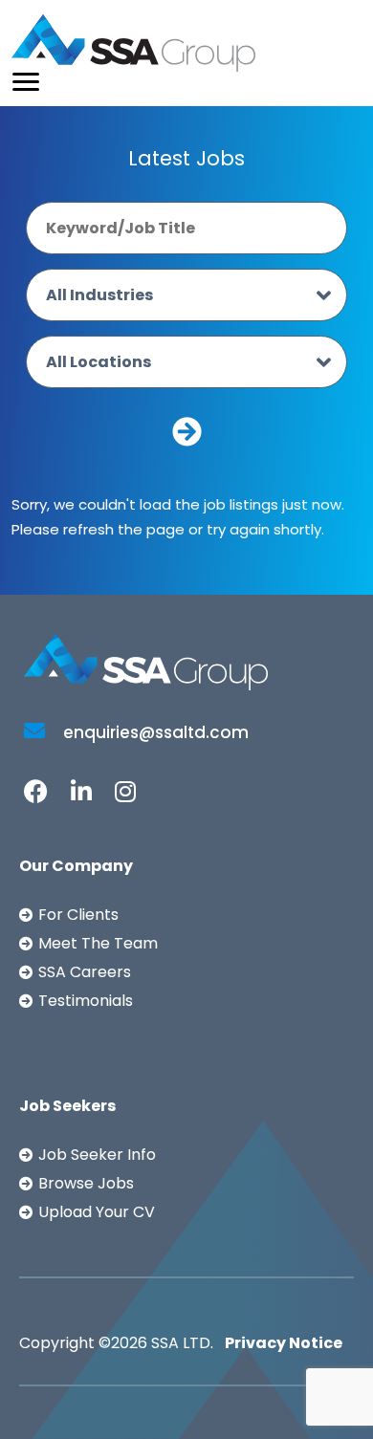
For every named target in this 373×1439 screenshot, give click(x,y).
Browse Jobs (86, 1183)
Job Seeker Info (97, 1155)
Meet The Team (98, 943)
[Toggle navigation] (25, 82)
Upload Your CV (96, 1212)
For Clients (78, 915)
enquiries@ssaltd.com (154, 732)
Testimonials (85, 1001)
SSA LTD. (182, 1343)
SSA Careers (84, 972)
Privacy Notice (283, 1343)
